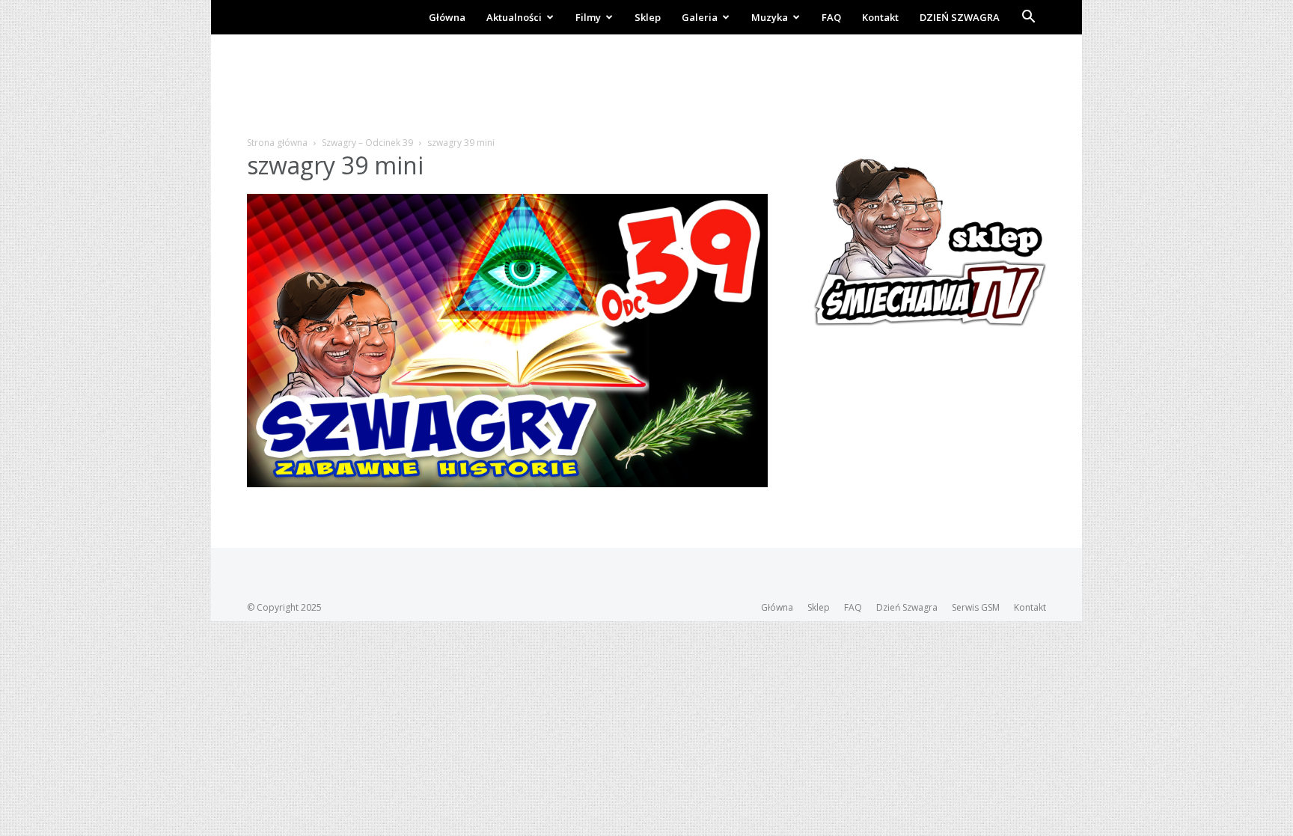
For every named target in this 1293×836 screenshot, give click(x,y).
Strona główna (277, 142)
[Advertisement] (646, 86)
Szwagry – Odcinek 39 (367, 142)
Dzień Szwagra (907, 607)
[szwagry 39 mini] (507, 483)
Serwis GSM (976, 607)
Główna (447, 17)
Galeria (700, 17)
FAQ (831, 17)
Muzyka (769, 17)
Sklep (648, 17)
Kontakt (880, 17)
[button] (1028, 18)
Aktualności (514, 17)
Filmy (588, 17)
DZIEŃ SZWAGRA (960, 17)
